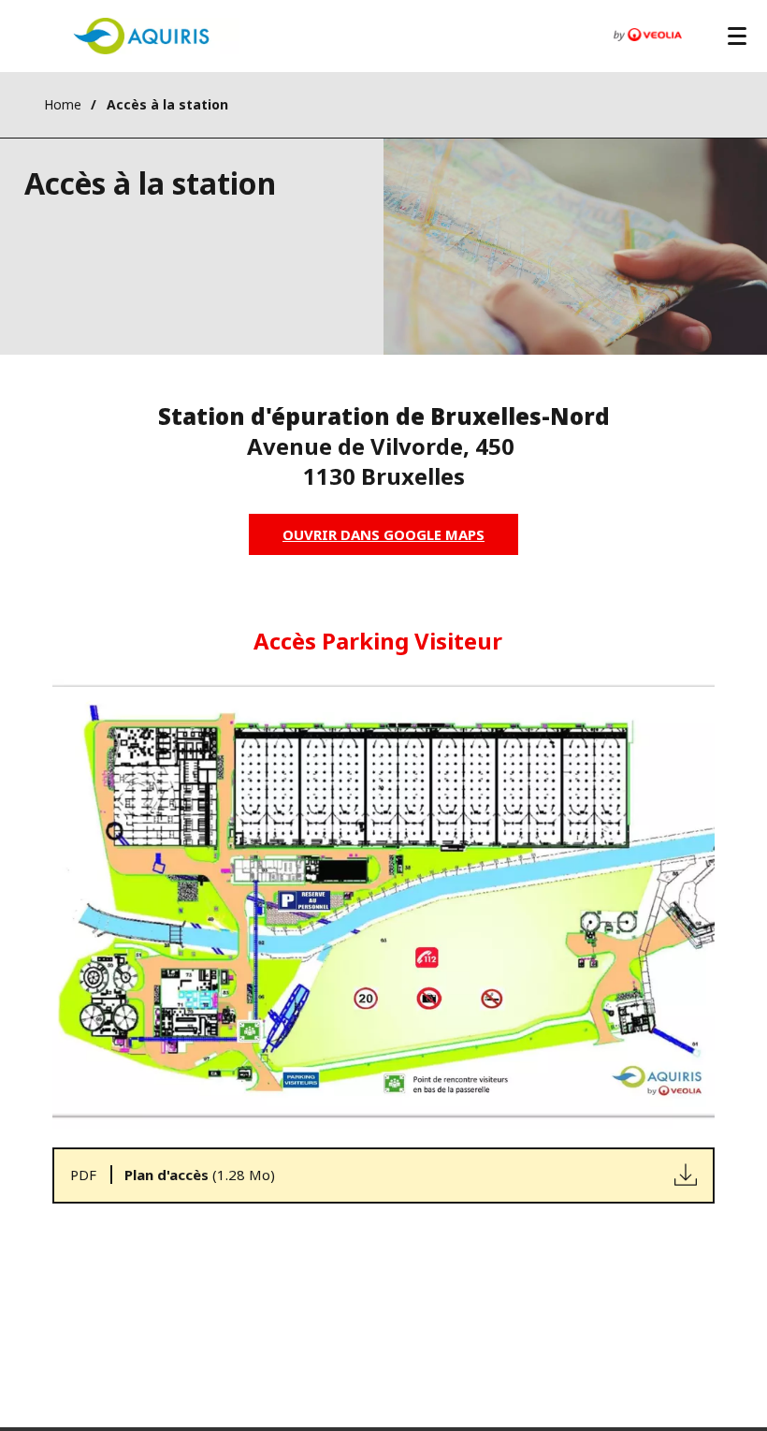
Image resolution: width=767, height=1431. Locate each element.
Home (62, 104)
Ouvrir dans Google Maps (383, 534)
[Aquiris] (141, 36)
